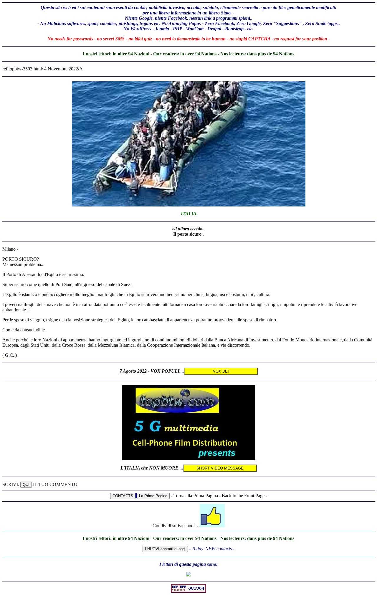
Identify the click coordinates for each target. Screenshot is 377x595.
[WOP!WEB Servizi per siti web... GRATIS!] (188, 591)
